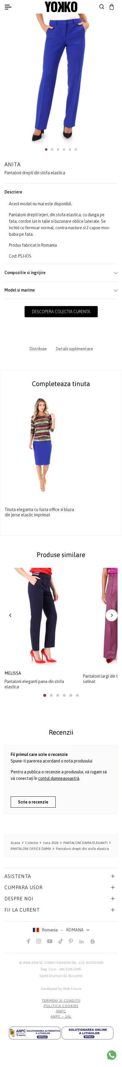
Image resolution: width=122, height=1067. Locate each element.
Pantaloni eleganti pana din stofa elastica (34, 684)
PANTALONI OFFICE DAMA (31, 849)
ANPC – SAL (61, 1016)
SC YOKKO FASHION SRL (58, 963)
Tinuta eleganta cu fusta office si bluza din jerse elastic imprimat (39, 512)
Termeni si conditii (61, 1000)
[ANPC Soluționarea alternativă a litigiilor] (35, 1033)
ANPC (61, 1011)
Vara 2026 (50, 843)
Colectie (31, 843)
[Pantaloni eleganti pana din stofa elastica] (41, 617)
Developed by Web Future (61, 989)
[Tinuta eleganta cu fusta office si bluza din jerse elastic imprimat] (41, 445)
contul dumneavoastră (58, 778)
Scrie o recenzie (33, 802)
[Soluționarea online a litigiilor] (87, 1033)
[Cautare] (102, 6)
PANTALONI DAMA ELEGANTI (85, 843)
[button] (46, 149)
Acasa (15, 843)
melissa (12, 673)
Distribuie (38, 349)
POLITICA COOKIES (61, 1006)
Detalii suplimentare (74, 349)
